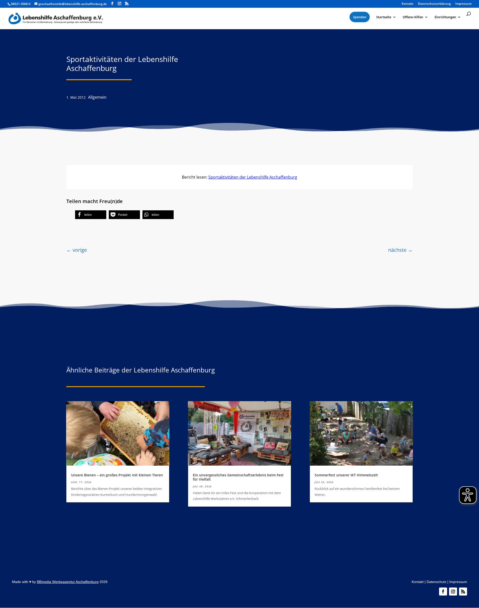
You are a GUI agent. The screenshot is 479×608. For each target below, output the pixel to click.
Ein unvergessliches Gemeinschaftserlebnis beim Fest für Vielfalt (238, 477)
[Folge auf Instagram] (453, 592)
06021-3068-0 (20, 4)
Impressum (458, 582)
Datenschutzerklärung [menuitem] (434, 4)
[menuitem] (360, 17)
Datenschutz (436, 582)
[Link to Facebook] (112, 3)
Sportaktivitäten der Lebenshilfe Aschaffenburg (252, 177)
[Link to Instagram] (119, 3)
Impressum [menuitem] (463, 4)
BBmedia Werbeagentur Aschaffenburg (68, 582)
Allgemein (97, 97)
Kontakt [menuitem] (407, 4)
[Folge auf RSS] (463, 592)
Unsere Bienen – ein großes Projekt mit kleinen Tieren (117, 475)
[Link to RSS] (126, 3)
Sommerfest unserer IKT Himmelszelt (346, 475)
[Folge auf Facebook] (443, 592)
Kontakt (418, 582)
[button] (90, 214)
